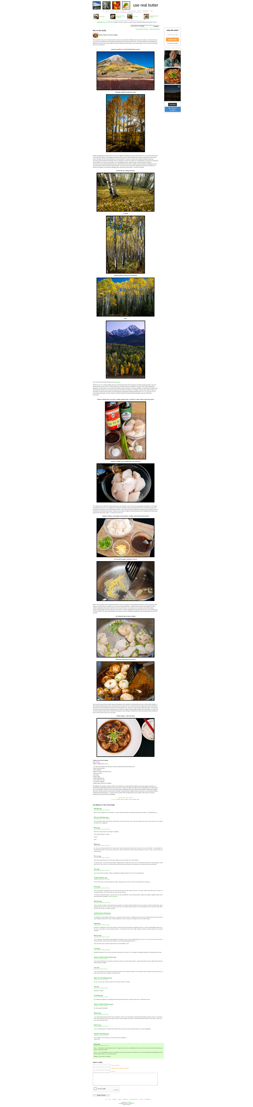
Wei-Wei (96, 808)
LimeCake (97, 995)
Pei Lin (96, 856)
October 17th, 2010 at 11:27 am (101, 1045)
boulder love (123, 10)
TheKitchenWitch (99, 878)
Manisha (96, 901)
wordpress (129, 1102)
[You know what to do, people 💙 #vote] (172, 58)
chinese (118, 799)
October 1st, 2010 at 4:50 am (100, 968)
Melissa (96, 935)
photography (145, 10)
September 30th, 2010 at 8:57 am (102, 888)
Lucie (95, 948)
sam (95, 967)
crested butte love (132, 10)
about (107, 10)
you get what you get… (143, 29)
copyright (112, 10)
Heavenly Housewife (100, 1033)
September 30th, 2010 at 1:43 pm (102, 936)
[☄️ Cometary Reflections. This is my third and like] (172, 93)
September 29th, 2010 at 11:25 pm (102, 818)
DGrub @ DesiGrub (100, 817)
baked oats (102, 16)
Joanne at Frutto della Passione (103, 957)
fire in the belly (99, 30)
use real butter (145, 5)
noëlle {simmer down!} (101, 913)
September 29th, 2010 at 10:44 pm (102, 810)
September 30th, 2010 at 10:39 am (102, 902)
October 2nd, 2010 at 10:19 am (101, 1014)
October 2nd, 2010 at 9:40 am (101, 1005)
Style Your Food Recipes (101, 978)
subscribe (172, 40)
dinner (122, 799)
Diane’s (154, 391)
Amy (95, 869)
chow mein (135, 16)
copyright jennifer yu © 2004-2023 (105, 22)
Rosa (95, 827)
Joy (95, 986)
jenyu (95, 1044)
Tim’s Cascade (146, 391)
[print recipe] (96, 762)
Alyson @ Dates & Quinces (102, 1004)
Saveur (106, 763)
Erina (95, 886)
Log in (151, 10)
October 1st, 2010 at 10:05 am (101, 979)
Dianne (96, 1013)
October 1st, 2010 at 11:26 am (101, 988)
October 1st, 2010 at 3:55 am (100, 958)
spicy (138, 799)
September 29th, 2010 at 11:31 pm (102, 829)
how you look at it (154, 29)
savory (130, 799)
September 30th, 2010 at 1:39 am (102, 870)
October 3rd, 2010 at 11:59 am (101, 1035)
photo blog (117, 382)
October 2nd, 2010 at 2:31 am (101, 996)
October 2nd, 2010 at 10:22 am (101, 1026)
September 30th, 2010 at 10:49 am (102, 914)
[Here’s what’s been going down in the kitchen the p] (172, 76)
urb (103, 10)
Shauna (100, 385)
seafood (134, 799)
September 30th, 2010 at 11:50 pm (102, 949)
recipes (117, 10)
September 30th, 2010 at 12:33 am (102, 845)
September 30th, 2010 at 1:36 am (102, 857)
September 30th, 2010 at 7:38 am (102, 879)
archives (139, 10)
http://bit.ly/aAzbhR (112, 896)
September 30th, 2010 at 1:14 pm (102, 924)
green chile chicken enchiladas (120, 16)
